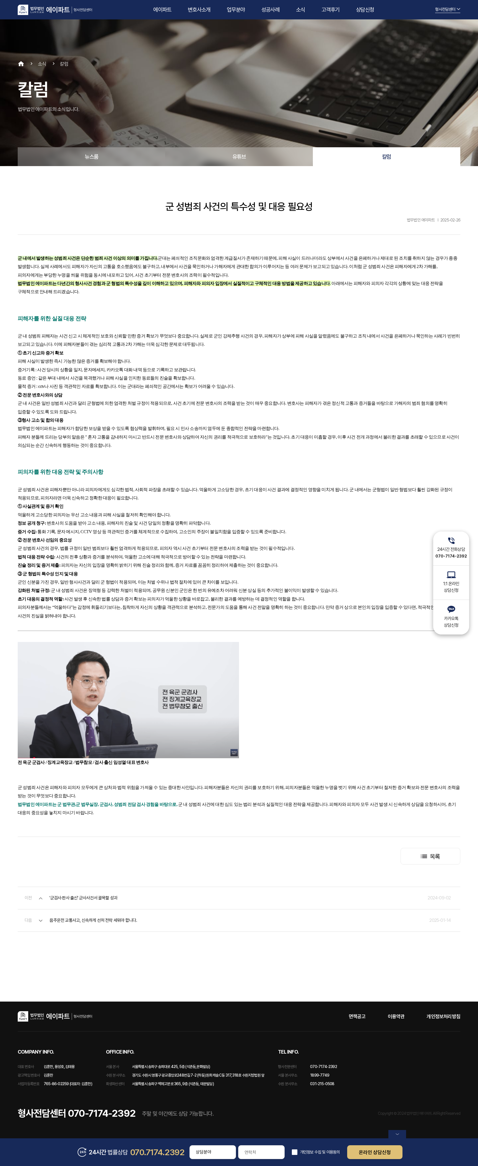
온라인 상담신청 (375, 1152)
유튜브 (239, 156)
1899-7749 (319, 1075)
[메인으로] (55, 9)
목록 (435, 856)
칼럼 (386, 156)
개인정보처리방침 (443, 1016)
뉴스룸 (91, 156)
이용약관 (396, 1016)
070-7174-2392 (323, 1066)
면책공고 (357, 1016)
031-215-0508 (322, 1084)
